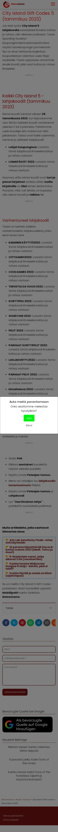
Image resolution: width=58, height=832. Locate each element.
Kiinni (29, 425)
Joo (29, 418)
